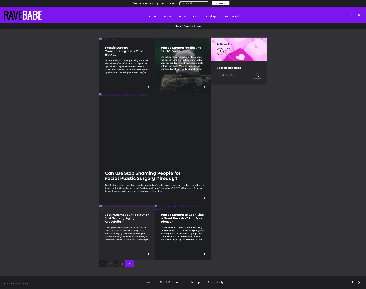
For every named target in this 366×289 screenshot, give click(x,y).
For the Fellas (233, 16)
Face (196, 16)
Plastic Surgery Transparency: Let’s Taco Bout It (124, 51)
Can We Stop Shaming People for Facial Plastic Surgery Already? (143, 176)
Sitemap (194, 282)
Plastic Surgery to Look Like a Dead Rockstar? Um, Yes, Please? (182, 218)
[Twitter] (358, 15)
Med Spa (211, 16)
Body (182, 16)
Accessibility (215, 282)
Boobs (168, 16)
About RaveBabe (170, 282)
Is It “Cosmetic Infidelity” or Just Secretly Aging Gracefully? (127, 218)
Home (168, 26)
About (153, 16)
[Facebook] (351, 15)
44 (121, 263)
